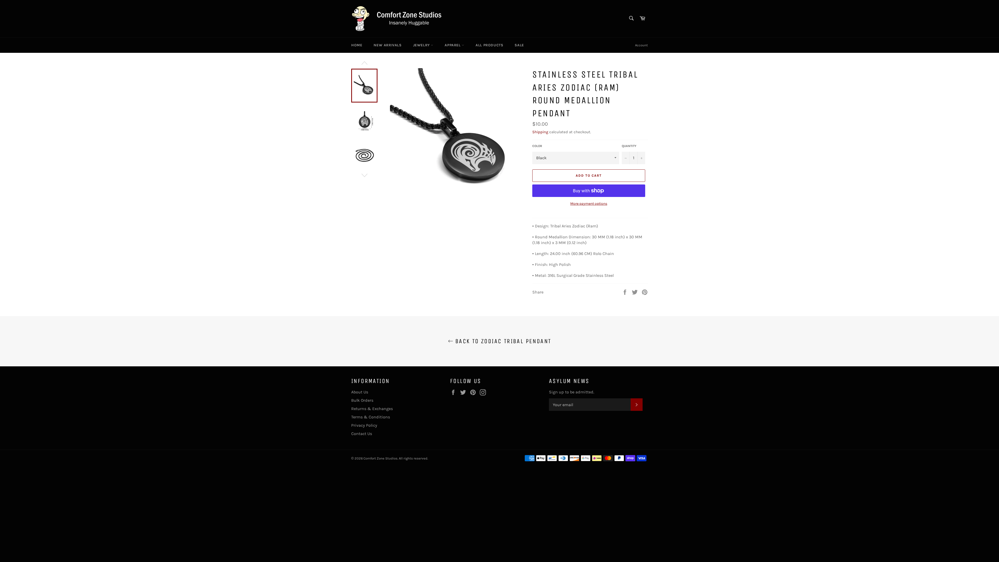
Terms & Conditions (370, 416)
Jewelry (422, 45)
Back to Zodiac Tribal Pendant (502, 341)
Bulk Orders (362, 400)
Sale (519, 45)
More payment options (588, 203)
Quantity (629, 146)
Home (356, 45)
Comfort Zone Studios (380, 458)
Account (641, 45)
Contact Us (361, 433)
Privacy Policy (364, 425)
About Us (359, 391)
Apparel (453, 45)
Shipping (540, 132)
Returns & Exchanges (372, 408)
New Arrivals (387, 45)
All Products (489, 45)
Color (537, 146)
